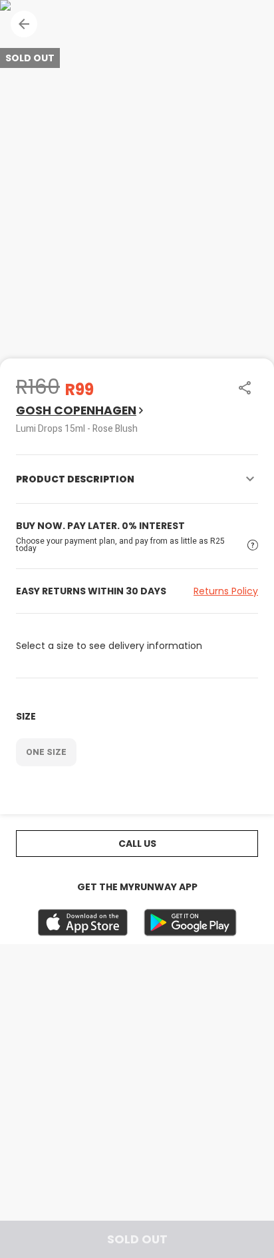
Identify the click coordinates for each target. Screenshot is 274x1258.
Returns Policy (226, 591)
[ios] (83, 922)
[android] (190, 922)
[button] (24, 24)
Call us (137, 843)
